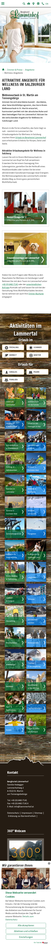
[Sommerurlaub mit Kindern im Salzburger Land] (36, 397)
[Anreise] (33, 3)
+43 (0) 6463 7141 (10, 284)
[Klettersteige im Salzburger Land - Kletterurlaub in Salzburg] (14, 659)
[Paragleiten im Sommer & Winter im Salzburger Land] (36, 528)
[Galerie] (28, 3)
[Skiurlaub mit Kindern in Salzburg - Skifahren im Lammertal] (36, 441)
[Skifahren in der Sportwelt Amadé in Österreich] (36, 485)
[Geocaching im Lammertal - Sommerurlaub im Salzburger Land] (14, 615)
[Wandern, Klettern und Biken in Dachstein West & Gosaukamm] (14, 506)
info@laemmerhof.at (24, 806)
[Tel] (43, 3)
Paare (36, 371)
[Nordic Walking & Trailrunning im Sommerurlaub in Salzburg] (14, 572)
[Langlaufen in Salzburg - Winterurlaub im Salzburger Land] (36, 572)
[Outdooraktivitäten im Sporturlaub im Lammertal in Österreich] (14, 594)
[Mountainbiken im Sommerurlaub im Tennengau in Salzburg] (14, 637)
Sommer (38, 347)
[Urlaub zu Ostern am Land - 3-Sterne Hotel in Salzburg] (14, 397)
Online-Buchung (36, 293)
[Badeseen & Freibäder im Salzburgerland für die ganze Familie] (14, 681)
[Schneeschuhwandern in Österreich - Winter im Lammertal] (36, 615)
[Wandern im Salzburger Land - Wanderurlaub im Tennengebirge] (14, 485)
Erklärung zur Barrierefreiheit (22, 816)
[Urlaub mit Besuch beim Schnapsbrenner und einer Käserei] (14, 441)
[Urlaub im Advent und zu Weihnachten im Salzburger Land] (14, 419)
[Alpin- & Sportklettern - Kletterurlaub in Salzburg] (14, 703)
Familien (13, 379)
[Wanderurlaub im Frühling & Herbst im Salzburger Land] (14, 463)
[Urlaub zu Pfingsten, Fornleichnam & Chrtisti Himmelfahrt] (36, 419)
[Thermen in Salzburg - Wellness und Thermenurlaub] (36, 659)
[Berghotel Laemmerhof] (3, 69)
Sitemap (38, 812)
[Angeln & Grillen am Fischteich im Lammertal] (36, 724)
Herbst (13, 355)
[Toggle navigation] (3, 3)
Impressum (26, 812)
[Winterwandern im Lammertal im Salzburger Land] (36, 637)
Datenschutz (13, 812)
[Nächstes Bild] (47, 34)
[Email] (38, 3)
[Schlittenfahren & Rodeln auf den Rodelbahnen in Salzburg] (14, 724)
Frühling (14, 347)
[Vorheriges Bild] (4, 34)
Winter (37, 355)
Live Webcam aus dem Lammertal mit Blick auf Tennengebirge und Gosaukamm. (24, 870)
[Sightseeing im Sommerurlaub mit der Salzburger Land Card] (36, 550)
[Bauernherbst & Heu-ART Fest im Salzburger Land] (36, 681)
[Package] (25, 208)
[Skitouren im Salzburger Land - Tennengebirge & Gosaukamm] (36, 594)
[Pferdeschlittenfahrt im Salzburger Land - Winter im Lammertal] (36, 703)
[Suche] (24, 3)
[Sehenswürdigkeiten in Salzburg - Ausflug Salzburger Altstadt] (14, 550)
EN (47, 3)
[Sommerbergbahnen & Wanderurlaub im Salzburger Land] (14, 528)
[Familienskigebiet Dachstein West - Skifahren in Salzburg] (36, 463)
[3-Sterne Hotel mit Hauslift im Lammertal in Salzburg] (36, 506)
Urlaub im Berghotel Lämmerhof (30, 137)
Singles (13, 371)
